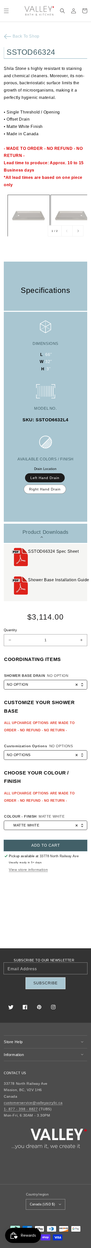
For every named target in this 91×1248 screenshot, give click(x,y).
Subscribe (45, 983)
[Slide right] (77, 230)
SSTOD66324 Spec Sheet (54, 551)
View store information (28, 870)
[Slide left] (67, 230)
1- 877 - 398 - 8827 (21, 1109)
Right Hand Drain (45, 489)
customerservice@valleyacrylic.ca (33, 1103)
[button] (6, 10)
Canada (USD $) (42, 1204)
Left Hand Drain (44, 478)
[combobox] (45, 684)
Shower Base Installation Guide (59, 580)
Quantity (10, 630)
